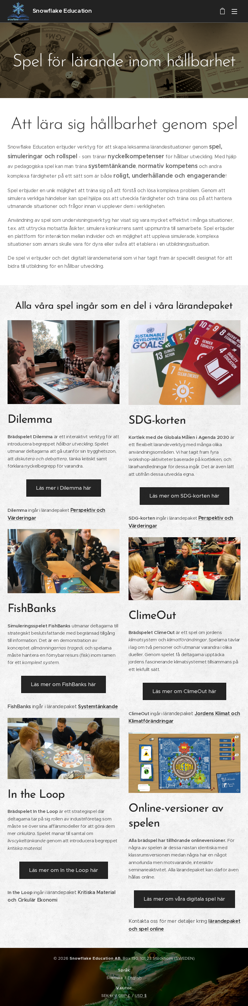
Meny (234, 11)
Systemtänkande (98, 706)
